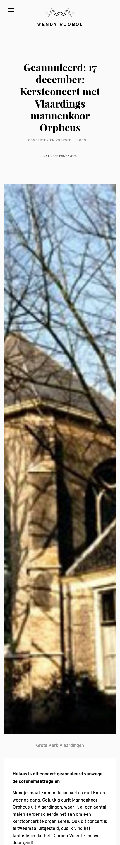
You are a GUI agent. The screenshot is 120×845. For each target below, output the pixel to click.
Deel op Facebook (60, 156)
